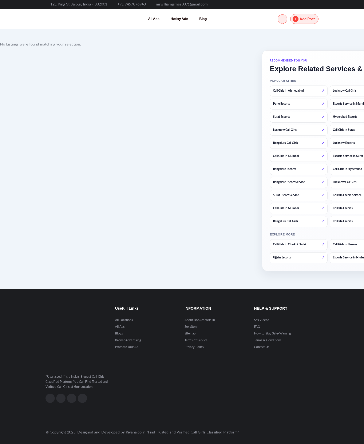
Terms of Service (196, 340)
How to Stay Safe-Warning (272, 333)
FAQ (257, 326)
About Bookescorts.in (200, 320)
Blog (203, 19)
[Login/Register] (282, 19)
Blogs (119, 333)
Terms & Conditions (267, 340)
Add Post (307, 19)
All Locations (124, 320)
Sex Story (191, 326)
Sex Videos (261, 320)
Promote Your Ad (126, 347)
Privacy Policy (194, 347)
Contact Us (261, 347)
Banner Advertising (128, 340)
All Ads (153, 19)
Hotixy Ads (179, 19)
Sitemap (190, 333)
